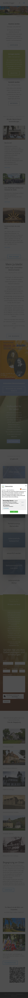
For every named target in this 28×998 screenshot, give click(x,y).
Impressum (4, 489)
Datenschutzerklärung (10, 489)
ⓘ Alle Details (6, 508)
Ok (14, 511)
